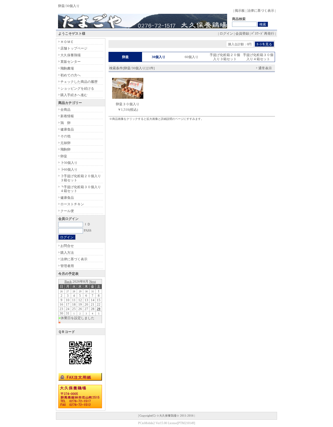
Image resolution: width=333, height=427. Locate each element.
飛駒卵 (65, 149)
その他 (65, 136)
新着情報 (67, 116)
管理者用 (67, 266)
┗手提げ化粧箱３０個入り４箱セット (80, 189)
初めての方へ (70, 75)
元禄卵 (65, 143)
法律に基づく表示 (260, 11)
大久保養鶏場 (70, 55)
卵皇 (63, 156)
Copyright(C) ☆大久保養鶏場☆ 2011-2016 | (167, 415)
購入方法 (67, 253)
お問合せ (67, 246)
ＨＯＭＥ (67, 42)
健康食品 (67, 129)
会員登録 (242, 33)
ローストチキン (72, 204)
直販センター (70, 62)
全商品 (65, 110)
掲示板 (240, 11)
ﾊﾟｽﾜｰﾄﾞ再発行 (262, 33)
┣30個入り (69, 163)
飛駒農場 (67, 68)
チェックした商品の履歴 (79, 82)
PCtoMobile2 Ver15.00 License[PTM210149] (166, 423)
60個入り (191, 57)
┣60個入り (69, 169)
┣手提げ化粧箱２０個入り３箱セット (80, 178)
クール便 (67, 211)
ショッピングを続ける (77, 88)
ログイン (226, 33)
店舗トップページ (73, 48)
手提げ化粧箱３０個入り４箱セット (258, 57)
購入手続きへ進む (73, 95)
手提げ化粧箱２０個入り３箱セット (225, 57)
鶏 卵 (65, 123)
